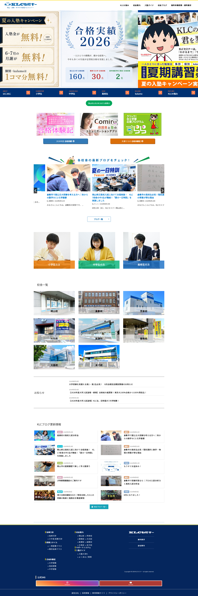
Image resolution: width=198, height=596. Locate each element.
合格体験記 (51, 559)
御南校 (81, 539)
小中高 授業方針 (55, 539)
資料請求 (141, 539)
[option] (69, 190)
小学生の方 (54, 264)
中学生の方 (99, 264)
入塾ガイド (80, 550)
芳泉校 (89, 536)
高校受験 (52, 566)
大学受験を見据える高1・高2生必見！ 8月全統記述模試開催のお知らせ (101, 384)
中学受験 (52, 569)
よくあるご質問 (85, 557)
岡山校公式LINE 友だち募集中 (99, 103)
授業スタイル (51, 542)
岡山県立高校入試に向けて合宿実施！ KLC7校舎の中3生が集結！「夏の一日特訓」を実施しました (69, 197)
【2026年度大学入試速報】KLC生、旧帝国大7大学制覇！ (94, 400)
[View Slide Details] (99, 49)
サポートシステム (83, 547)
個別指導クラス (55, 549)
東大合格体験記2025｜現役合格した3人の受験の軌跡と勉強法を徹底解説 (75, 496)
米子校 (89, 545)
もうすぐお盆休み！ (132, 466)
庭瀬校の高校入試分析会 (68, 435)
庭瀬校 (81, 542)
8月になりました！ (132, 495)
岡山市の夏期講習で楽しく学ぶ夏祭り (156, 194)
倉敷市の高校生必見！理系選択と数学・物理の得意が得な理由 (142, 451)
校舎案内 (80, 532)
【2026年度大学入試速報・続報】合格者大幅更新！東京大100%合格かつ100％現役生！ (108, 392)
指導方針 (50, 532)
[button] (65, 141)
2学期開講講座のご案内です (69, 480)
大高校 (81, 545)
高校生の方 (144, 264)
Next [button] (141, 49)
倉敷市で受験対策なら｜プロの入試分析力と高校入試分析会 (142, 482)
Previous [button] (56, 49)
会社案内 (141, 545)
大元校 (89, 539)
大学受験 (52, 563)
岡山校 (81, 536)
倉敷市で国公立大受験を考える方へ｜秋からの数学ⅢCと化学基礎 (142, 437)
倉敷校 (89, 542)
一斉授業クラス (55, 546)
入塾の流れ (83, 554)
